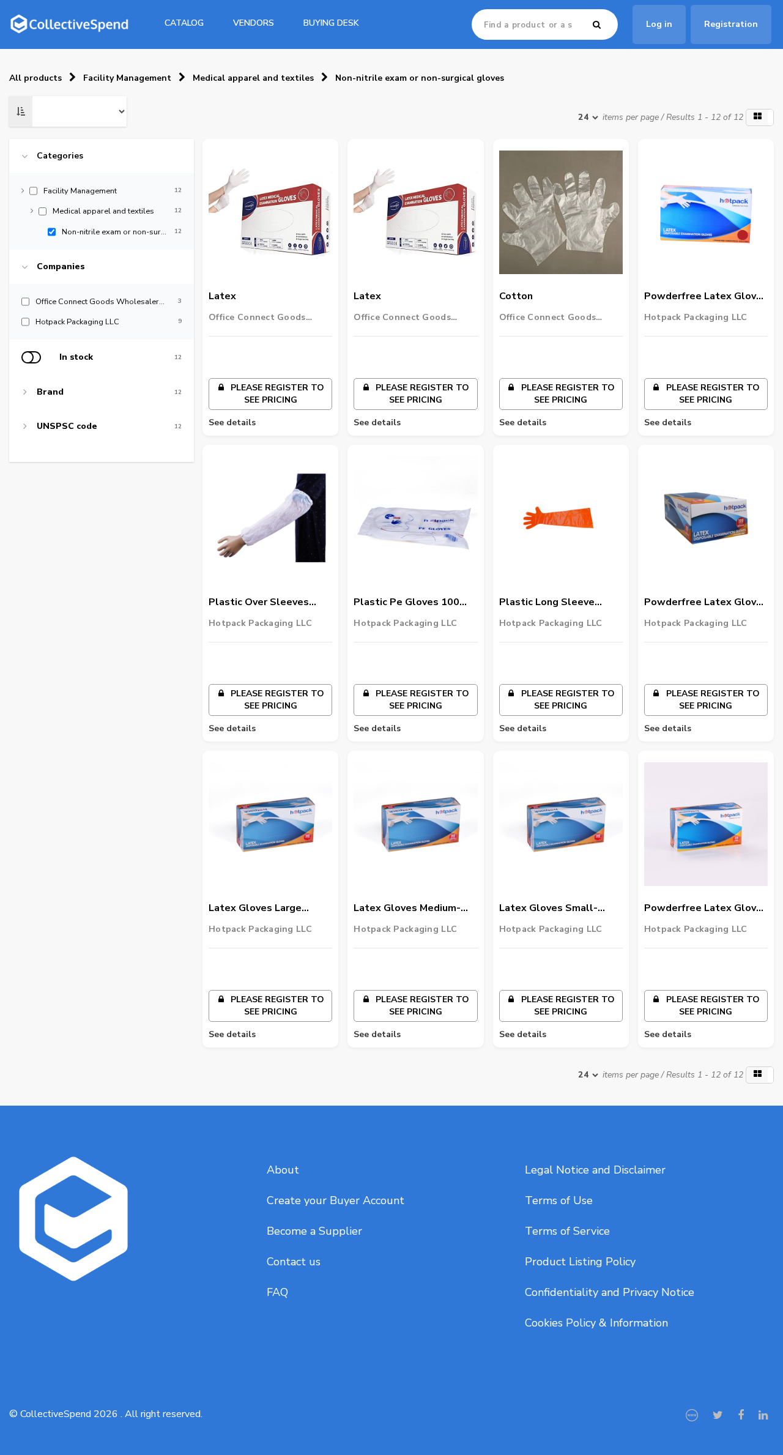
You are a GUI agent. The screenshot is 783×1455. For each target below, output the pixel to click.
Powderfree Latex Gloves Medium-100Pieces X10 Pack (706, 602)
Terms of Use (559, 1200)
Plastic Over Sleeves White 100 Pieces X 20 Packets (263, 602)
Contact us (294, 1261)
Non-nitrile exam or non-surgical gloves (419, 78)
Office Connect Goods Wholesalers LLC (257, 317)
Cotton (516, 296)
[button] (760, 117)
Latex (222, 296)
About (283, 1170)
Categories (60, 156)
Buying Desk (331, 23)
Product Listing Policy (580, 1261)
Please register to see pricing (276, 394)
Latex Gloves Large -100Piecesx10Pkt (255, 908)
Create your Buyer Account (335, 1200)
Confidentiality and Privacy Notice (609, 1292)
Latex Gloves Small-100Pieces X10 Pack (548, 908)
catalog (184, 23)
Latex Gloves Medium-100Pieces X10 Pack (407, 908)
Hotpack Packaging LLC (696, 317)
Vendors (253, 23)
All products (35, 78)
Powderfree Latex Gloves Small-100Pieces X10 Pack (706, 296)
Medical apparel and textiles (253, 78)
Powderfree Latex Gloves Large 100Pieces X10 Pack (706, 908)
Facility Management (127, 78)
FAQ (277, 1292)
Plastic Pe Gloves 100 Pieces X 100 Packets (406, 602)
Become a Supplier (314, 1231)
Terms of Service (567, 1231)
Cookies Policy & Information (596, 1322)
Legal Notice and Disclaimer (595, 1170)
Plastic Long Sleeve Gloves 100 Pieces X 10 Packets (555, 602)
